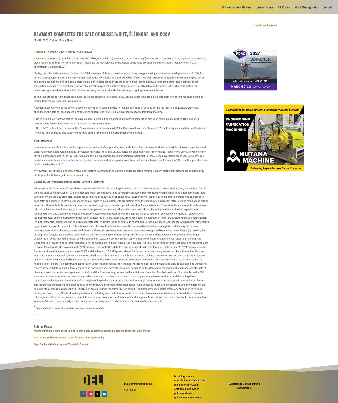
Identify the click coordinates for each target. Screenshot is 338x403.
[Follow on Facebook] (83, 394)
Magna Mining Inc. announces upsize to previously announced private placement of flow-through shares (92, 330)
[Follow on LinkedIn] (104, 394)
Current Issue (264, 7)
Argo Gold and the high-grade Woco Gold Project (61, 344)
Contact (327, 7)
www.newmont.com (78, 175)
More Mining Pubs (306, 7)
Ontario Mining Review (236, 7)
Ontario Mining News (61, 40)
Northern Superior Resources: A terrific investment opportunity (69, 337)
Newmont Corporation (46, 58)
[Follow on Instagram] (90, 394)
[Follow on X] (97, 394)
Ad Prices (284, 7)
